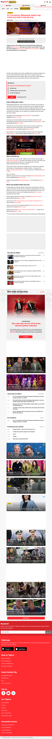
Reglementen (5, 678)
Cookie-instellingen (6, 733)
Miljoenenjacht (15, 47)
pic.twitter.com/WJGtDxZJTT (28, 209)
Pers (2, 681)
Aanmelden (48, 632)
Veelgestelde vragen (6, 675)
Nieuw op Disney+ (6, 661)
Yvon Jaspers (38, 192)
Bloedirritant (13, 88)
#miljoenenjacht (27, 115)
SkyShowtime (5, 703)
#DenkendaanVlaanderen (36, 176)
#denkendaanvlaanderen (17, 170)
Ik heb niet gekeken (15, 93)
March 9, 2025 (17, 117)
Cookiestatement (6, 730)
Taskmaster (13, 332)
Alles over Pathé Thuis (7, 663)
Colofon (3, 708)
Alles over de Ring (6, 683)
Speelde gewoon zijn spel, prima (18, 90)
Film (11, 8)
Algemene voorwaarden (7, 725)
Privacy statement (6, 727)
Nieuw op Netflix (5, 658)
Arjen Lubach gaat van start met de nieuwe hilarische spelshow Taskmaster (26, 324)
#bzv (40, 196)
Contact (3, 705)
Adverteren (4, 710)
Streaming (16, 8)
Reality (3, 8)
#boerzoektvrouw (34, 196)
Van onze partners (6, 713)
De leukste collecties (6, 666)
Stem (12, 97)
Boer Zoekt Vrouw (21, 48)
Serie (8, 8)
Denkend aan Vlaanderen (33, 48)
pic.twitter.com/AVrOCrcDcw (34, 201)
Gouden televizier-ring (25, 8)
